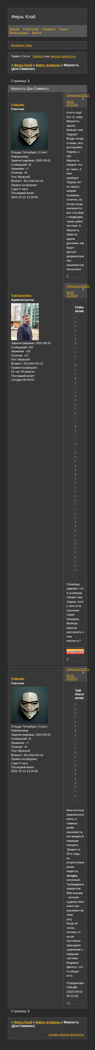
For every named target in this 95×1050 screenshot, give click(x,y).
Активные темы (21, 45)
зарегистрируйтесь (63, 56)
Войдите (38, 56)
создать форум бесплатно (66, 1034)
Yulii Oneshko (21, 296)
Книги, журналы (48, 65)
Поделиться (74, 95)
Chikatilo (17, 105)
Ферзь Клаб (23, 65)
